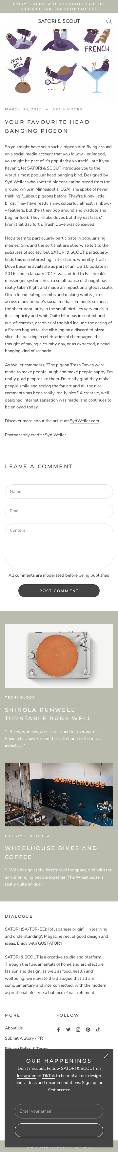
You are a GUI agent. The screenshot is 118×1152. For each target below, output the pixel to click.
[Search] (109, 21)
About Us (14, 1028)
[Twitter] (68, 1029)
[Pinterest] (88, 1029)
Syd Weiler (55, 435)
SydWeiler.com (84, 421)
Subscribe (59, 1130)
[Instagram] (78, 1029)
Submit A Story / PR (24, 1038)
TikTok (48, 1076)
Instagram (26, 1076)
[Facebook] (58, 1029)
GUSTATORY (50, 943)
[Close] (105, 1056)
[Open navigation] (9, 21)
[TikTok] (98, 1029)
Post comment (59, 590)
